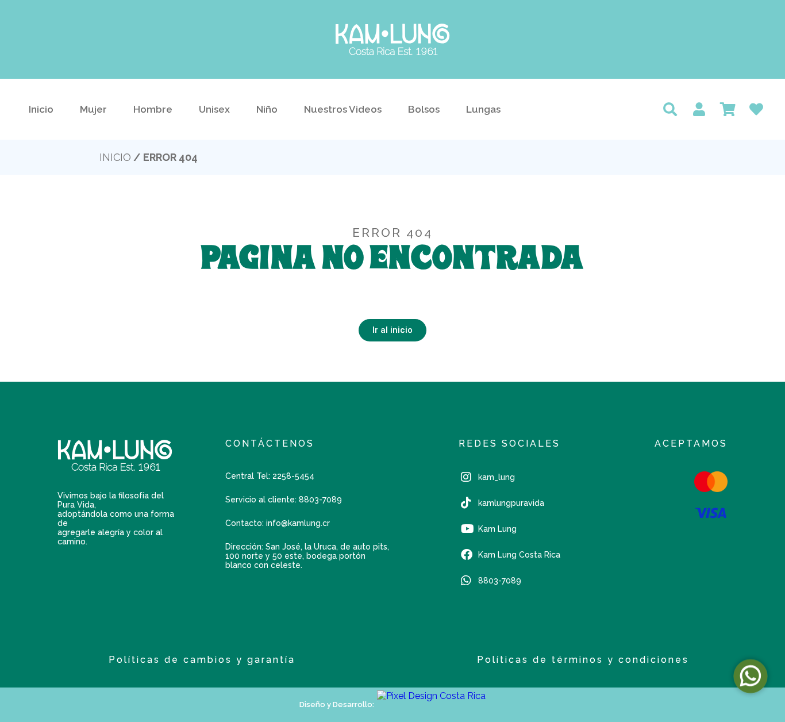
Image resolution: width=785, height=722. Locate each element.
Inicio (41, 109)
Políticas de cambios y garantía (202, 659)
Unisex (214, 109)
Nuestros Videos (343, 109)
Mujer (93, 109)
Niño (267, 109)
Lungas (483, 109)
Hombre (152, 109)
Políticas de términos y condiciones (583, 659)
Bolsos (424, 109)
